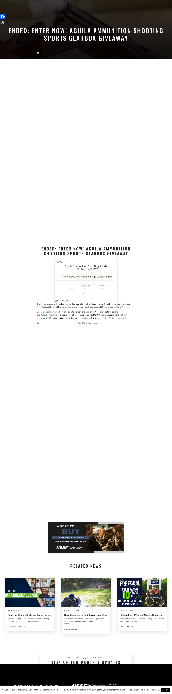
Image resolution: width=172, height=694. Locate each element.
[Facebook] (2, 16)
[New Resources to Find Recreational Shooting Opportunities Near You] (86, 592)
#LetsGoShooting (49, 315)
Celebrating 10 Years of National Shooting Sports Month (142, 615)
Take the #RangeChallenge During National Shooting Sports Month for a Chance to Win (30, 615)
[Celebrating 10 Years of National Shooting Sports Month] (142, 592)
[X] (2, 22)
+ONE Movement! (117, 318)
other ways (71, 307)
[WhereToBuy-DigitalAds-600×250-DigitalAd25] (86, 537)
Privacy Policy (112, 684)
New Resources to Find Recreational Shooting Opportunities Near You (86, 615)
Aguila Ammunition (54, 312)
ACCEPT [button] (165, 690)
